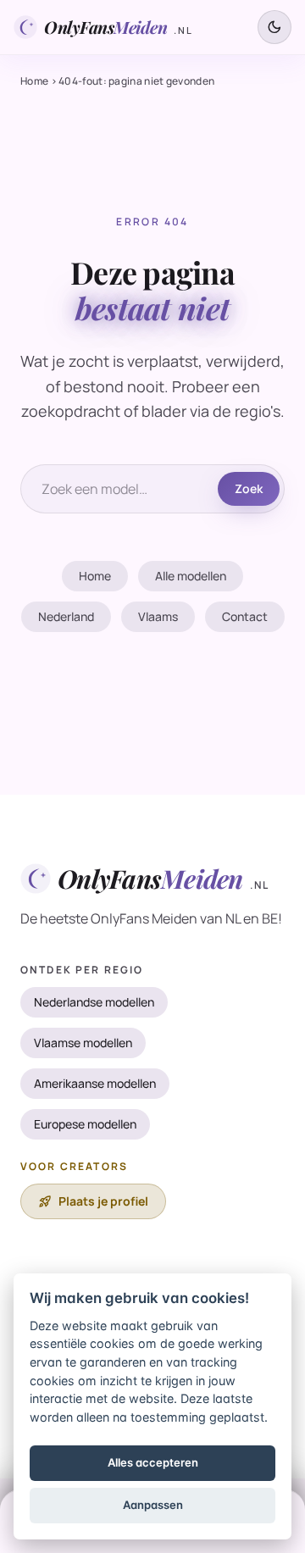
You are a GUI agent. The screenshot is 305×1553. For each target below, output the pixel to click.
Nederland (66, 616)
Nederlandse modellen (94, 1002)
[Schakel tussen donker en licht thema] (274, 27)
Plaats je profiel (93, 1201)
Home (34, 81)
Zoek (249, 488)
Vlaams (158, 616)
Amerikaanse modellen (95, 1083)
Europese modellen (85, 1124)
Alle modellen (190, 576)
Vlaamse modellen (83, 1042)
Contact (245, 616)
